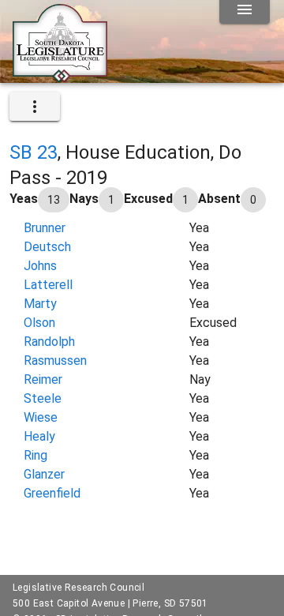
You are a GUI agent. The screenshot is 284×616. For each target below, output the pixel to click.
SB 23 (33, 152)
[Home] (60, 77)
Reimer (43, 379)
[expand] (34, 106)
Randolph (49, 341)
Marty (40, 303)
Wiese (41, 417)
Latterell (48, 284)
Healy (39, 436)
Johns (40, 265)
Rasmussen (55, 360)
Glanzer (44, 474)
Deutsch (47, 246)
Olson (39, 322)
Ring (35, 455)
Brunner (44, 227)
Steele (43, 398)
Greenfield (52, 493)
